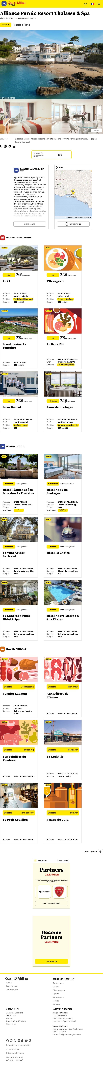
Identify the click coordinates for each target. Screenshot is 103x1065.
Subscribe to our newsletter (18, 1045)
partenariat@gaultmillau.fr (64, 1021)
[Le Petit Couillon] (19, 813)
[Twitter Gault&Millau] (15, 1040)
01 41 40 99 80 (19, 1021)
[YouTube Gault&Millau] (26, 1040)
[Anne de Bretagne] (63, 401)
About (9, 982)
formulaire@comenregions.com (67, 1034)
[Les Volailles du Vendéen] (19, 750)
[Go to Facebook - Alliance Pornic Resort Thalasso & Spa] (11, 146)
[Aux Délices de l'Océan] (63, 687)
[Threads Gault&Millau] (30, 1040)
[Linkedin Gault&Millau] (19, 1040)
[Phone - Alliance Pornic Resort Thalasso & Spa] (2, 146)
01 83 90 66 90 (59, 1032)
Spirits (56, 994)
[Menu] (98, 3)
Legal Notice (11, 986)
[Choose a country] (92, 3)
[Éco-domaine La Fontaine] (19, 338)
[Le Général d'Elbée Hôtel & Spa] (19, 610)
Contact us (11, 1024)
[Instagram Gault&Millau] (11, 1040)
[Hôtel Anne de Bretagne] (63, 484)
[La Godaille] (63, 750)
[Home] (16, 3)
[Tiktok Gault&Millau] (22, 1040)
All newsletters (12, 1049)
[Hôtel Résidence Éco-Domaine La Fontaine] (19, 484)
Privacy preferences (15, 1053)
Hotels (56, 1001)
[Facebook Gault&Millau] (7, 1040)
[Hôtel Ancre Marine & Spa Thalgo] (63, 610)
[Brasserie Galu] (63, 813)
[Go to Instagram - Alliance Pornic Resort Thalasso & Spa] (15, 146)
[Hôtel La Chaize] (63, 547)
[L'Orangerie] (63, 275)
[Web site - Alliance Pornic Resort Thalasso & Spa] (6, 146)
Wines (56, 987)
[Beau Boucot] (19, 401)
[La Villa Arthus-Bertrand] (19, 547)
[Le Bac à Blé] (63, 338)
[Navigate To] (73, 197)
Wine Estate (58, 997)
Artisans (56, 1004)
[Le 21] (19, 275)
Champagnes (59, 990)
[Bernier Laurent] (19, 687)
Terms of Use (12, 990)
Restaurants (58, 983)
